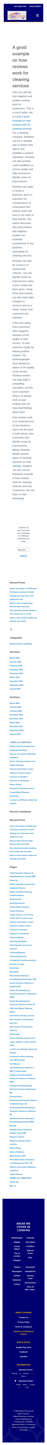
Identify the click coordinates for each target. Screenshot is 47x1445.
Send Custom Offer (18, 1156)
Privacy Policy (16, 1097)
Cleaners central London (20, 773)
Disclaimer (14, 796)
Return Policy (15, 784)
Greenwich (30, 1267)
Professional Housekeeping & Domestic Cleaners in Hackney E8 (23, 1111)
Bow (30, 1257)
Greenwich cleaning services (22, 788)
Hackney (30, 1238)
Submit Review (16, 1174)
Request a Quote (17, 1137)
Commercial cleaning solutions (23, 960)
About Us (14, 880)
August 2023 (15, 689)
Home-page (15, 1034)
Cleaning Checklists (18, 750)
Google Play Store (23, 1347)
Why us (13, 1186)
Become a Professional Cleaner (23, 1332)
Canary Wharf (17, 1247)
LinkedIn (23, 1356)
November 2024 (16, 673)
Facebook (23, 1352)
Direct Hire (14, 968)
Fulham (17, 1275)
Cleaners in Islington (19, 777)
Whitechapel (17, 1238)
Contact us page (17, 964)
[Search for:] (24, 550)
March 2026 (15, 658)
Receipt (13, 1126)
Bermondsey (30, 1282)
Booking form (15, 899)
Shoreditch (30, 1242)
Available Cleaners (18, 888)
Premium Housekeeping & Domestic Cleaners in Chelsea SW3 (22, 1078)
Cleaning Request (17, 953)
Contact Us (23, 1317)
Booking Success (17, 903)
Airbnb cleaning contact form (22, 746)
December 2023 (16, 681)
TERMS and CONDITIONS (20, 742)
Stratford (30, 1246)
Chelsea (17, 1267)
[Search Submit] (24, 553)
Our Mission (15, 1064)
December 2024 (16, 670)
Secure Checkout (17, 1152)
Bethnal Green (30, 1251)
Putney (17, 1284)
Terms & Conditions (23, 1327)
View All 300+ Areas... (30, 1288)
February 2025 (16, 666)
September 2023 (16, 685)
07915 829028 (35, 6)
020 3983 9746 (20, 6)
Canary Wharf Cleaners (19, 792)
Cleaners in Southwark (19, 781)
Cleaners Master (17, 937)
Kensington (17, 1271)
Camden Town (30, 1277)
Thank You (14, 1182)
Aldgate (17, 1242)
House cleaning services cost (22, 761)
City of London (17, 1254)
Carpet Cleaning (17, 765)
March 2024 (15, 677)
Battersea (17, 1280)
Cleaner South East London (21, 769)
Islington (17, 1260)
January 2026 (15, 662)
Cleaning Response (18, 956)
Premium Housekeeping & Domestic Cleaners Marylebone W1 (23, 1089)
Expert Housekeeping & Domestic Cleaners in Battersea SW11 (23, 993)
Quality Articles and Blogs (21, 644)
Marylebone (30, 1271)
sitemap (16, 466)
